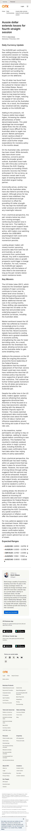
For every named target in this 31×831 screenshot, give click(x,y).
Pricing (18, 701)
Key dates (18, 773)
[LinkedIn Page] (9, 657)
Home (3, 11)
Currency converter (7, 714)
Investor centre (20, 768)
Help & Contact (15, 675)
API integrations (20, 738)
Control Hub (19, 687)
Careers (4, 786)
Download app (6, 743)
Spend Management (21, 690)
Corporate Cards (6, 692)
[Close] (23, 819)
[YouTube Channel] (21, 657)
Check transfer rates (7, 738)
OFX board (5, 781)
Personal (12, 1)
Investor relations (20, 775)
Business (5, 1)
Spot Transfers (6, 697)
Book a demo (6, 679)
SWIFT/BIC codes (7, 730)
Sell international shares (8, 760)
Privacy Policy (6, 775)
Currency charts (6, 727)
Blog (17, 717)
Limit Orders (5, 700)
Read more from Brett (11, 612)
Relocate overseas (7, 749)
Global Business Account (8, 687)
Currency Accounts (7, 702)
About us (5, 768)
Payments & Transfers (8, 690)
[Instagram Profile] (5, 661)
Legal (4, 770)
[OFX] (5, 6)
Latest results (19, 770)
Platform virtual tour (7, 712)
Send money (6, 740)
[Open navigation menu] (27, 6)
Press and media (20, 740)
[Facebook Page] (5, 657)
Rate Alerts (5, 725)
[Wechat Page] (17, 657)
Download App (19, 704)
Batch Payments (20, 696)
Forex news (19, 714)
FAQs (8, 675)
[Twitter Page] (13, 657)
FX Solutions (5, 695)
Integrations (19, 699)
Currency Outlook (20, 712)
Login (22, 6)
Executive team (6, 784)
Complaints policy (7, 773)
